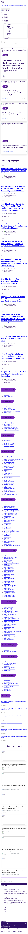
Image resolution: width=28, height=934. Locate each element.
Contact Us (6, 38)
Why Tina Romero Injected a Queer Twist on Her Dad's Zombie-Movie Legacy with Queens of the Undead (12, 207)
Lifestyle (9, 28)
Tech (8, 35)
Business (6, 17)
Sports (8, 34)
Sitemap (20, 931)
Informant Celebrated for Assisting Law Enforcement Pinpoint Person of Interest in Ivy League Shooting (14, 262)
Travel (8, 37)
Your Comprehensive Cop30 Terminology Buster (14, 900)
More (5, 23)
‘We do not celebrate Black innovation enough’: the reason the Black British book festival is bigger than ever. (13, 65)
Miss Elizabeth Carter (12, 76)
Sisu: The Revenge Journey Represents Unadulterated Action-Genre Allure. (11, 281)
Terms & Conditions (12, 931)
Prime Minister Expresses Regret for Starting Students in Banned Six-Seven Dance (14, 171)
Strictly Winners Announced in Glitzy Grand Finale (14, 891)
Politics (8, 33)
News (8, 30)
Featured (6, 21)
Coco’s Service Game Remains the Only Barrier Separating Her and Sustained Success (14, 226)
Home (5, 14)
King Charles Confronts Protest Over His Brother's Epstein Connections (13, 374)
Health (8, 26)
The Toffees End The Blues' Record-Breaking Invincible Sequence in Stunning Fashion (12, 243)
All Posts (6, 16)
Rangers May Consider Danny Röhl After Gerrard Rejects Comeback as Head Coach (13, 299)
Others (8, 31)
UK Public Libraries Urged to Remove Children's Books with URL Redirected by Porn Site (13, 92)
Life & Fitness (10, 27)
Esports (5, 19)
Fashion (6, 20)
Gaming (9, 24)
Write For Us (4, 931)
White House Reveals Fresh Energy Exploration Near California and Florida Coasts (12, 356)
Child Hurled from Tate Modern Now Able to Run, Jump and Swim (14, 338)
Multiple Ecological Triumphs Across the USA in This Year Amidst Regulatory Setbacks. (13, 188)
